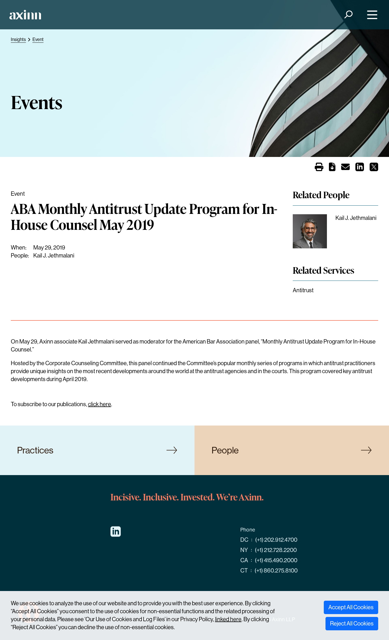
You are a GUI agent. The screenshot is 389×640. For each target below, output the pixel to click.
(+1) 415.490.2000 (276, 560)
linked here (228, 619)
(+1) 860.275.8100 (276, 570)
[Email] (345, 168)
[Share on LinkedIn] (359, 168)
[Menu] (371, 14)
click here (99, 404)
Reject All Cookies (352, 623)
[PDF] (332, 168)
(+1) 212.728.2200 (276, 550)
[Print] (319, 167)
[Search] (348, 14)
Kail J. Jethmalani (53, 255)
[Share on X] (374, 168)
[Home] (25, 14)
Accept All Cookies (351, 607)
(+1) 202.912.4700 (276, 540)
